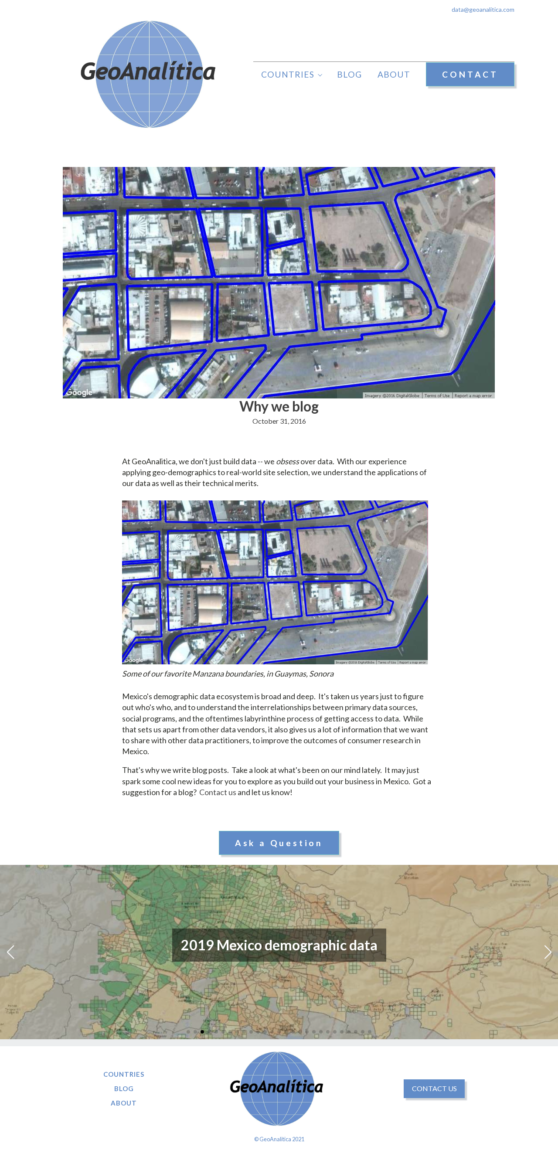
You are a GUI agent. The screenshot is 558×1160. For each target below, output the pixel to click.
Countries (287, 74)
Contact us (217, 792)
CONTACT (470, 74)
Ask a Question (279, 843)
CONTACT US (434, 1088)
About (394, 74)
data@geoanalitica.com (483, 9)
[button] (188, 1032)
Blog (349, 74)
